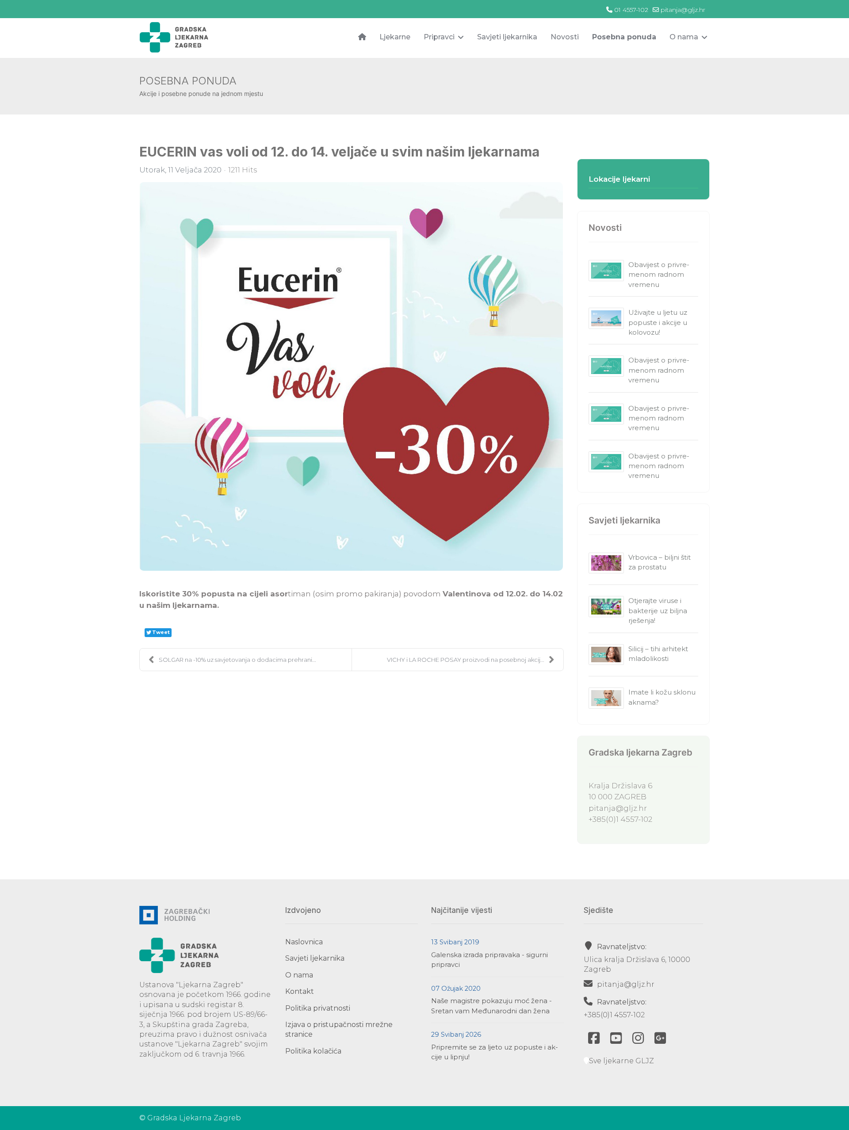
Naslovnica (304, 942)
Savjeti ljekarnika (507, 37)
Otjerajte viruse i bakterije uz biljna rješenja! (657, 610)
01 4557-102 (631, 10)
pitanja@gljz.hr (683, 10)
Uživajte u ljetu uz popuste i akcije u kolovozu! (657, 322)
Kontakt (299, 991)
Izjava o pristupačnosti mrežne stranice (339, 1029)
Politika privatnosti (317, 1008)
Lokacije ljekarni (619, 179)
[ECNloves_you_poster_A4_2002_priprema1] (351, 376)
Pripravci (439, 37)
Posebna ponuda (624, 37)
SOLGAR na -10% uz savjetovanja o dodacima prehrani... (237, 659)
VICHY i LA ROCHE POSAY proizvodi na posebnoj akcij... (465, 659)
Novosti (565, 37)
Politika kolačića (313, 1051)
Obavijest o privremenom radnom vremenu (658, 274)
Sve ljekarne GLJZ (621, 1061)
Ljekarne (394, 37)
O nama (683, 37)
